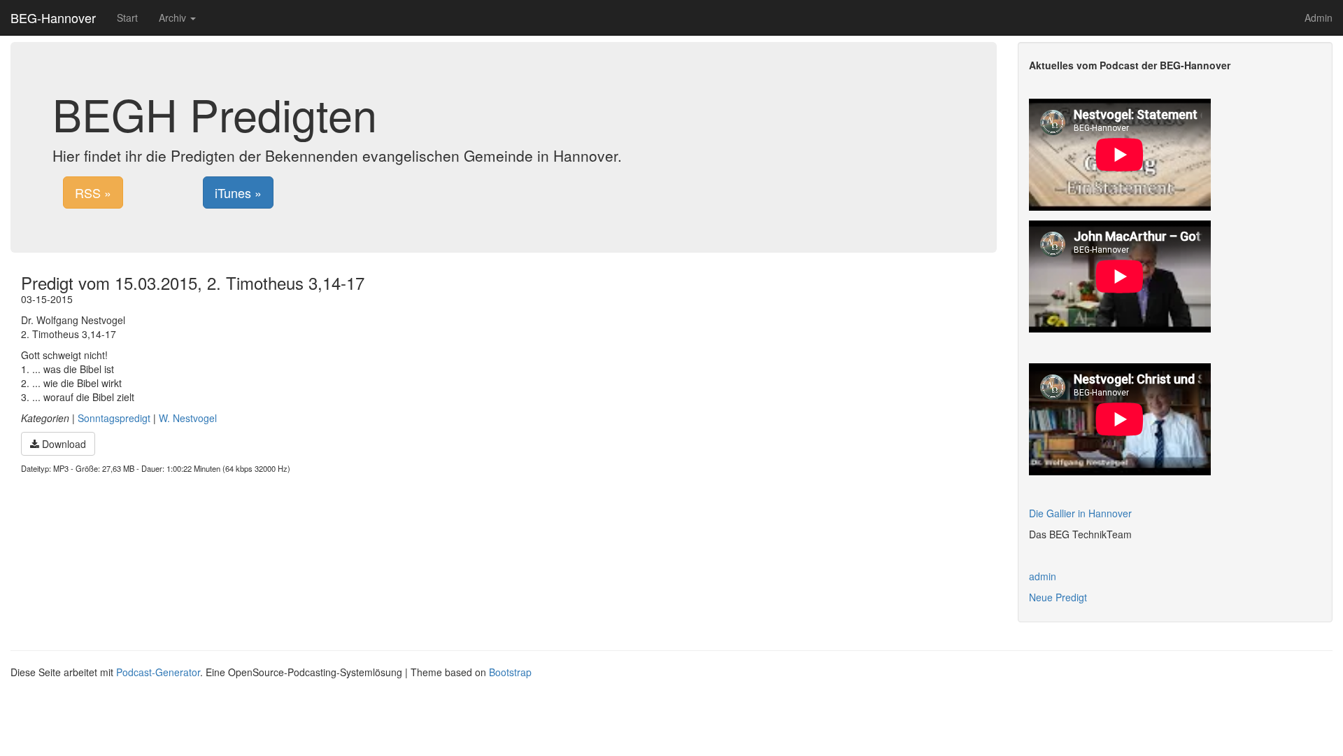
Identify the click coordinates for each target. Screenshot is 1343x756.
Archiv (174, 17)
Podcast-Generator (158, 672)
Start (127, 17)
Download (62, 444)
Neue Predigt (1058, 597)
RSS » (93, 192)
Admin (1319, 17)
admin (1042, 576)
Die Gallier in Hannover (1080, 513)
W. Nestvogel (188, 418)
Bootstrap (510, 672)
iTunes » (238, 192)
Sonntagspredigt (114, 418)
